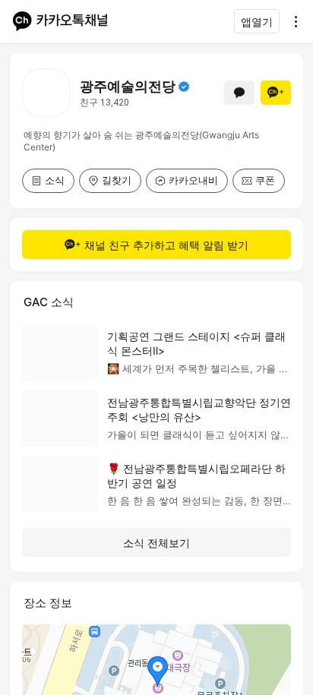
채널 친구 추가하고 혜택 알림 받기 (166, 245)
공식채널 (184, 87)
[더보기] (292, 21)
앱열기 (257, 21)
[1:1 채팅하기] (239, 93)
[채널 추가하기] (276, 93)
